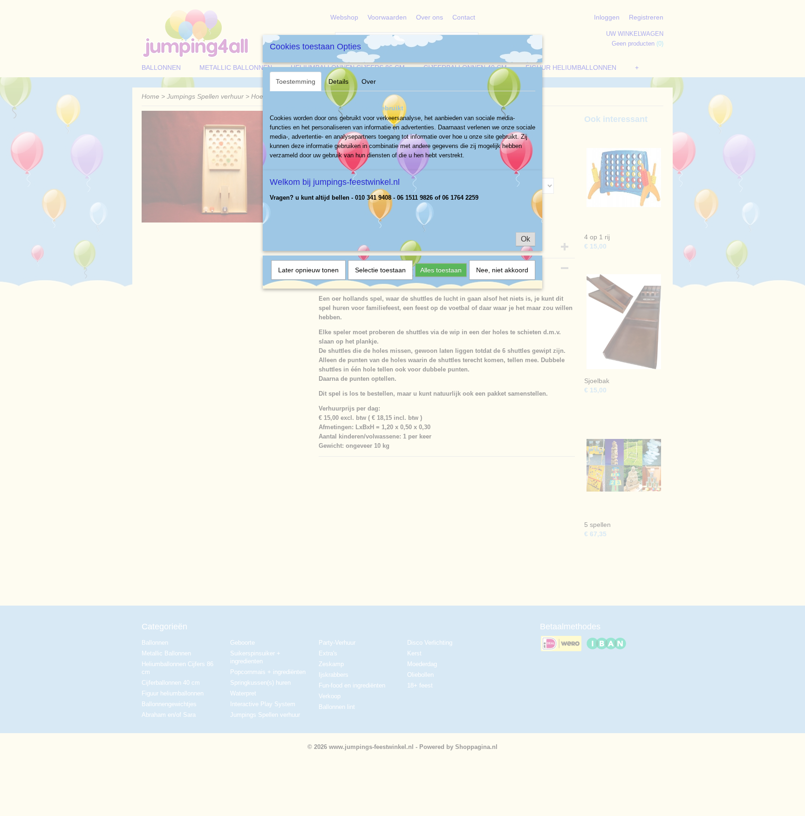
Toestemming (295, 81)
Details (338, 81)
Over (369, 81)
